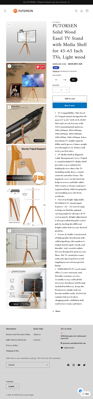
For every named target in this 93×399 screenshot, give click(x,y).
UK (66, 80)
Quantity (56, 85)
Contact (36, 340)
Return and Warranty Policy (18, 334)
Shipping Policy (12, 351)
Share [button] (57, 311)
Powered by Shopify (27, 395)
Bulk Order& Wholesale (16, 340)
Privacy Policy (12, 345)
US (57, 80)
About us (37, 334)
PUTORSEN (16, 395)
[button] (5, 10)
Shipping (56, 71)
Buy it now (70, 105)
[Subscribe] (47, 365)
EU (73, 80)
